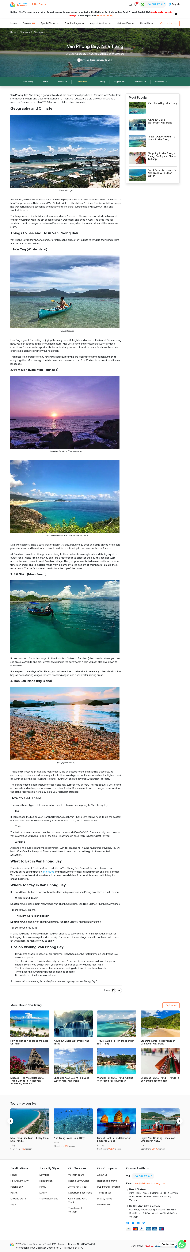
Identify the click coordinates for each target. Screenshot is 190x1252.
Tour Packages (73, 23)
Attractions (39, 32)
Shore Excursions (48, 1198)
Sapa (13, 1204)
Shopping (159, 81)
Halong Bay (16, 1186)
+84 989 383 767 (105, 15)
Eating (102, 81)
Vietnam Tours (76, 1174)
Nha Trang (25, 32)
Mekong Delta (18, 1198)
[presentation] (10, 1121)
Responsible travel (107, 1180)
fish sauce (48, 871)
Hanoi (13, 1174)
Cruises (27, 23)
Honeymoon (46, 1180)
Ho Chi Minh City (19, 1180)
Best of (61, 81)
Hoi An (14, 1192)
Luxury (43, 1192)
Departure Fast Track (80, 1192)
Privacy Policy (104, 1198)
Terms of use (104, 1192)
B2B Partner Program (108, 1186)
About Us (145, 23)
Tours (45, 81)
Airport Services (98, 23)
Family (42, 1186)
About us (102, 1174)
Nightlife (118, 81)
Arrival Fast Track (77, 1186)
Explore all (171, 1005)
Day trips (44, 1174)
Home (13, 23)
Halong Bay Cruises (78, 1180)
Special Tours (48, 23)
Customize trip (168, 23)
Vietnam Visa (124, 23)
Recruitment (104, 1204)
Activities (139, 81)
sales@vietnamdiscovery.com (149, 1183)
